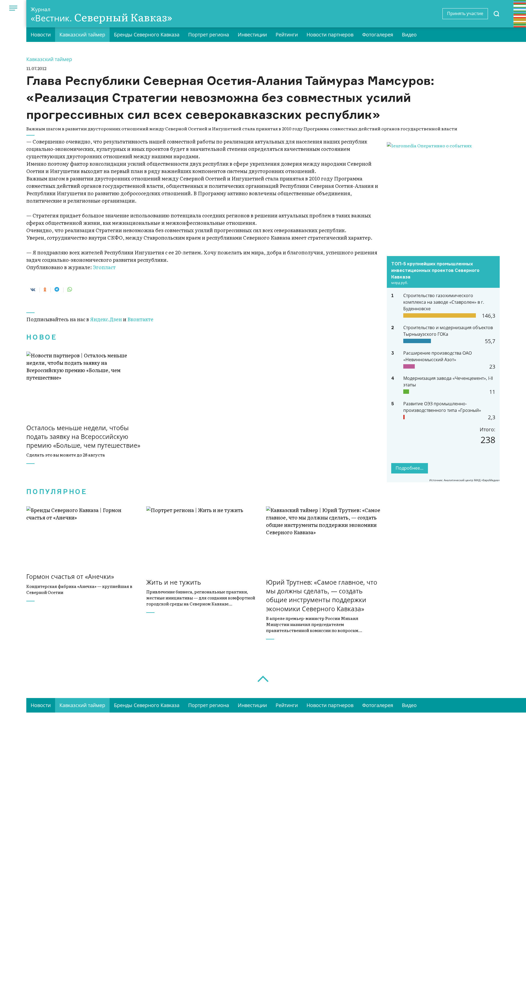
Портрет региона (208, 34)
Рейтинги (287, 34)
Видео (409, 34)
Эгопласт (104, 267)
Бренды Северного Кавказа (146, 34)
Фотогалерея (377, 34)
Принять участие (465, 13)
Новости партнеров (330, 34)
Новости (41, 34)
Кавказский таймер (82, 34)
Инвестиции (252, 34)
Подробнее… (410, 468)
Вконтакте (140, 319)
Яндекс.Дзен (106, 319)
